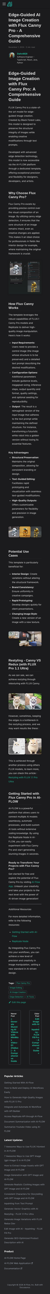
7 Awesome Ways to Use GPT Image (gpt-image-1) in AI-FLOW (22, 1158)
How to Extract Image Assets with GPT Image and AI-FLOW (24, 1167)
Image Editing (16, 988)
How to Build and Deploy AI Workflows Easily (24, 1090)
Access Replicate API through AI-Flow (23, 1116)
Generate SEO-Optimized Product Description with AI (21, 1240)
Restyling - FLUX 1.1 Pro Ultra (19, 1214)
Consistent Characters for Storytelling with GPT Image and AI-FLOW (23, 1196)
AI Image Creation (18, 992)
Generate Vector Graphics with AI (21, 1208)
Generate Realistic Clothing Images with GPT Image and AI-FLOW (24, 1186)
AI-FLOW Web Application (17, 1263)
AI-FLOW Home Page (15, 1258)
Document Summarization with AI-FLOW (24, 1121)
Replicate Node (20, 941)
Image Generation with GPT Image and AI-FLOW (23, 1177)
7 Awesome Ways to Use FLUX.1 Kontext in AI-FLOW (24, 1148)
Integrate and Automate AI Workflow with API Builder (22, 1109)
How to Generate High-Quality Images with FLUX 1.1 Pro (23, 1099)
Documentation (12, 1268)
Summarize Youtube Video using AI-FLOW (22, 1129)
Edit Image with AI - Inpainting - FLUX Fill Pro (23, 1230)
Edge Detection (16, 997)
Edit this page (19, 1002)
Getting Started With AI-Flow (19, 1082)
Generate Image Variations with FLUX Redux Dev (23, 1221)
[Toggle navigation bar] (4, 4)
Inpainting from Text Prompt (18, 1203)
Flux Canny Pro (23, 983)
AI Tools (30, 997)
